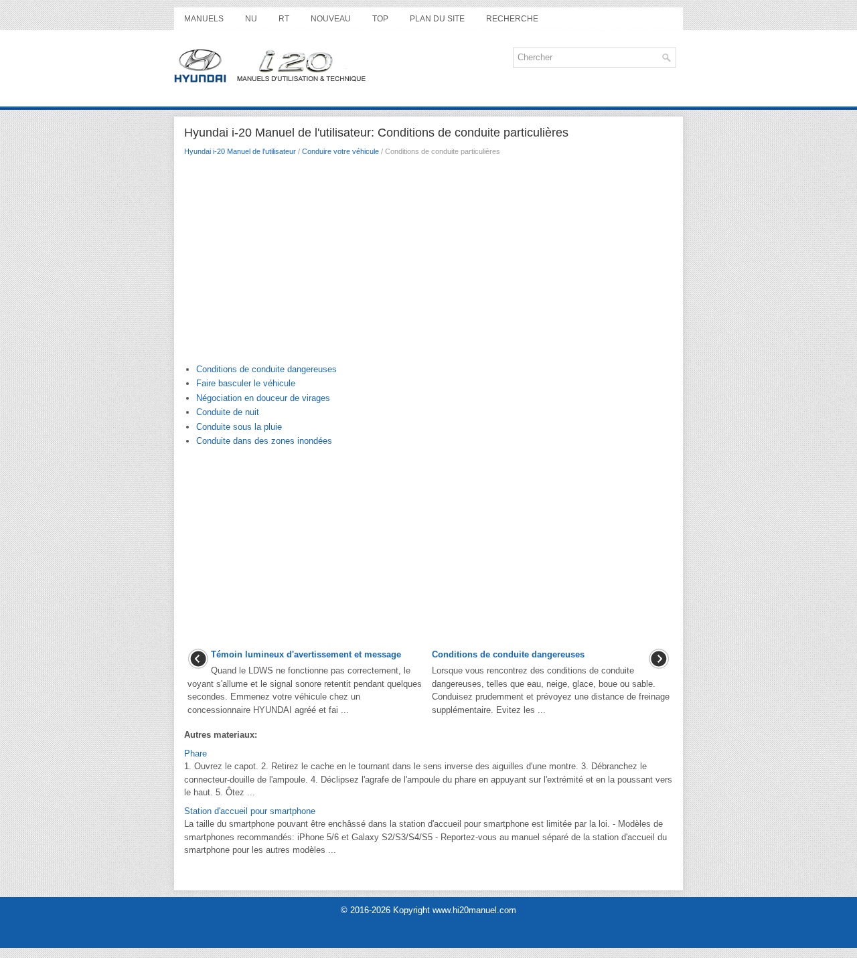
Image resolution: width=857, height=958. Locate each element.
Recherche (512, 18)
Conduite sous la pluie (239, 427)
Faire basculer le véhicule (245, 383)
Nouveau (331, 18)
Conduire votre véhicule (340, 151)
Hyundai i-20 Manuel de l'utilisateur (240, 151)
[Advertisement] (428, 263)
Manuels (204, 18)
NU (251, 18)
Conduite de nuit (227, 412)
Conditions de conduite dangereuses (266, 369)
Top (380, 18)
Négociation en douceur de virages (263, 398)
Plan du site (437, 18)
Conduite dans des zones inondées (264, 441)
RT (284, 18)
